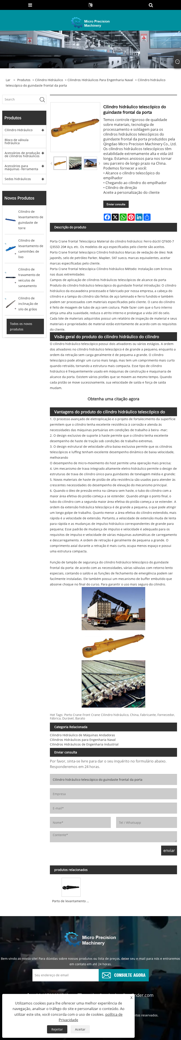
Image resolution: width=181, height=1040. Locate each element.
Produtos (23, 80)
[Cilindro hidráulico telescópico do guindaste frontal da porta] (60, 163)
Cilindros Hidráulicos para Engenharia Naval (100, 80)
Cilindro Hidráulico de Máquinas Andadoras (82, 735)
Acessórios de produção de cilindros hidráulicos (22, 154)
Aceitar (80, 1029)
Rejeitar (57, 1029)
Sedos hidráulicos (18, 179)
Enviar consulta (116, 204)
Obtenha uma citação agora (113, 398)
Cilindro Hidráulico (49, 80)
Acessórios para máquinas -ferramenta (21, 167)
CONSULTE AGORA (129, 974)
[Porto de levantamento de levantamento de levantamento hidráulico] (71, 886)
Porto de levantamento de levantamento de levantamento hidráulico (72, 901)
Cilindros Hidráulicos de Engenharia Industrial (84, 744)
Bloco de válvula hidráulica (16, 141)
